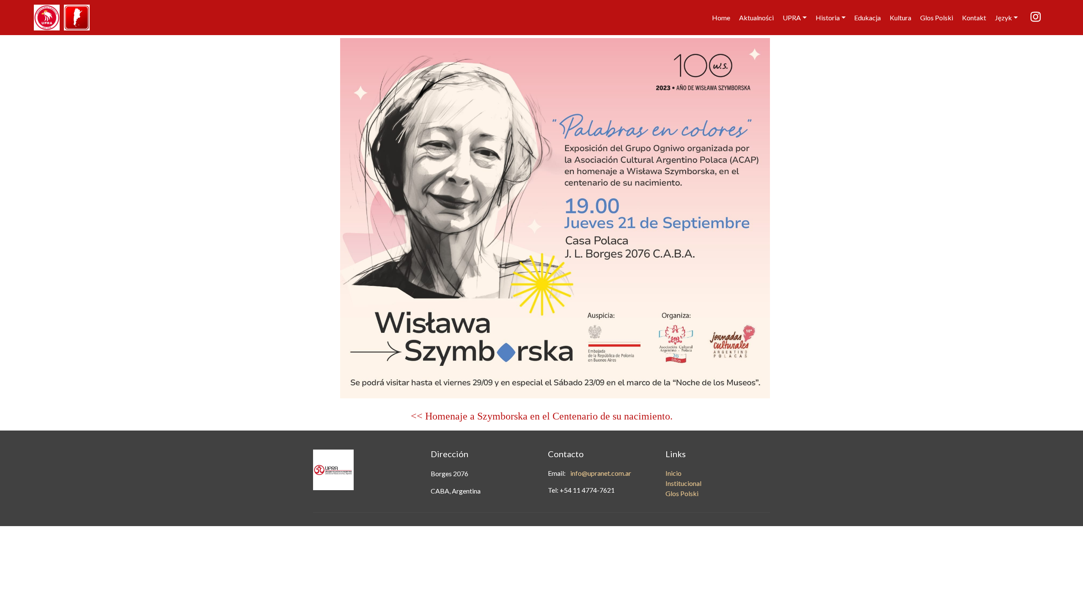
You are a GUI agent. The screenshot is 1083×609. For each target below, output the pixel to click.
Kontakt (974, 18)
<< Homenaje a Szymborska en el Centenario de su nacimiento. (542, 416)
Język (1003, 18)
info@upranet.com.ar (600, 473)
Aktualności (756, 18)
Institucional (683, 483)
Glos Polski (936, 18)
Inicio (673, 473)
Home (721, 18)
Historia (828, 18)
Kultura (900, 18)
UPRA (792, 18)
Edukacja (867, 18)
